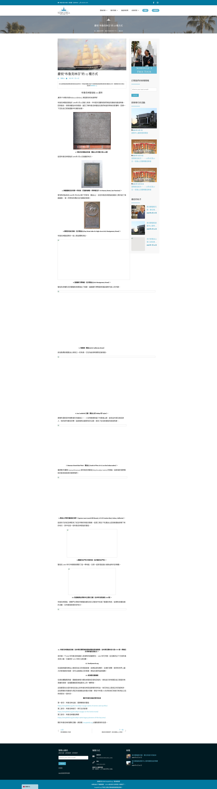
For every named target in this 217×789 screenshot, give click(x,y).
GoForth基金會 (109, 784)
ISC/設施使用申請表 (64, 773)
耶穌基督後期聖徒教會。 (116, 787)
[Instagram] (157, 2)
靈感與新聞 (124, 10)
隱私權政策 (117, 781)
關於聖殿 (113, 10)
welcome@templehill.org (105, 757)
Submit (135, 95)
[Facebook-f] (153, 2)
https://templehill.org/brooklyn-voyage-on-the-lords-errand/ (78, 712)
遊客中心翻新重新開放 (139, 133)
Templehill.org (87, 722)
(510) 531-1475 (84, 2)
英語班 (60, 768)
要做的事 (103, 10)
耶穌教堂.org (94, 85)
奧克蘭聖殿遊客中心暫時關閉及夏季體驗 (152, 226)
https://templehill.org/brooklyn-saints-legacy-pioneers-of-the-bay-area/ (82, 717)
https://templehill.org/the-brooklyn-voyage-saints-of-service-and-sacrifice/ (83, 706)
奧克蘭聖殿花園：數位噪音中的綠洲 (152, 210)
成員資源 (134, 10)
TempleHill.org (97, 787)
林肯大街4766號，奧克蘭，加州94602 (69, 2)
